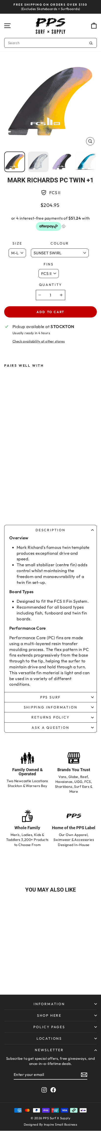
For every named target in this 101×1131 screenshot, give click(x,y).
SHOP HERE (49, 1015)
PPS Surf (50, 697)
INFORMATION (49, 1004)
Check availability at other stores (39, 341)
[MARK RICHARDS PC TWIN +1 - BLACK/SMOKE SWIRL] (12, 498)
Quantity (50, 285)
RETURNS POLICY (50, 717)
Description (50, 530)
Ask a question (50, 727)
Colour (59, 243)
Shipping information (50, 707)
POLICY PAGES (49, 1027)
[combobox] (50, 42)
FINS (49, 264)
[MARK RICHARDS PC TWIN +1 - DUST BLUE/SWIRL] (41, 498)
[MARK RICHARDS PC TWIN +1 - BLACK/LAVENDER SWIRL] (31, 498)
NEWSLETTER (49, 1050)
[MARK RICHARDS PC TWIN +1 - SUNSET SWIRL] (12, 507)
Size (17, 243)
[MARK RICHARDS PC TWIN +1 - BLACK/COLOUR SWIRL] (21, 498)
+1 (21, 507)
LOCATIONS (49, 1038)
